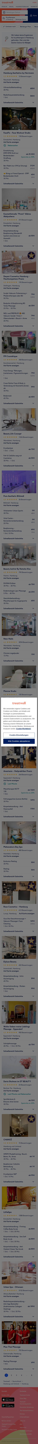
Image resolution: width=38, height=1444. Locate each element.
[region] (19, 722)
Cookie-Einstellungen (19, 735)
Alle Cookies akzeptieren (19, 741)
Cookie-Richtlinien (23, 729)
